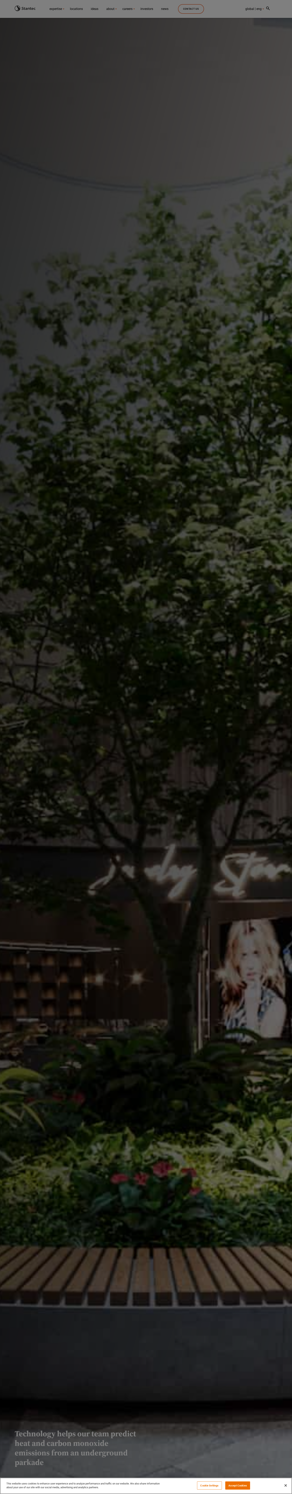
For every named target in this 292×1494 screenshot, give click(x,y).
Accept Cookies (237, 1485)
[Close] (285, 1485)
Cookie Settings (209, 1485)
